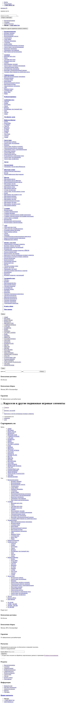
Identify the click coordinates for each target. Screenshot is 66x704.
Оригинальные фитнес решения (13, 148)
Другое (6, 112)
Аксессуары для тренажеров (12, 157)
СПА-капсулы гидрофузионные (13, 228)
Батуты (6, 264)
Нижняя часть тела (9, 61)
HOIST (6, 329)
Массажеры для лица (10, 202)
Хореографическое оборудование (14, 174)
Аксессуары (11, 576)
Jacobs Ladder (8, 44)
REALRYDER (8, 349)
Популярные (11, 599)
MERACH (7, 337)
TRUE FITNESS (9, 360)
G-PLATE (7, 326)
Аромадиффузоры (9, 152)
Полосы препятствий (10, 252)
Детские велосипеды (10, 295)
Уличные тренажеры (10, 300)
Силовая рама (8, 90)
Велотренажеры (8, 34)
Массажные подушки (10, 197)
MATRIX (6, 335)
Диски (6, 106)
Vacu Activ (7, 134)
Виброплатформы (13, 557)
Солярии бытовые (9, 213)
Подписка (3, 653)
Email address (4, 651)
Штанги (6, 107)
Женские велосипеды (10, 297)
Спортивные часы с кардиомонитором (15, 149)
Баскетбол (7, 292)
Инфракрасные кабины (11, 239)
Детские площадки (9, 286)
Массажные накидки (10, 188)
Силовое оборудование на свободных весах (17, 72)
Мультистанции (8, 78)
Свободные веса (9, 23)
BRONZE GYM (8, 323)
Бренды (6, 690)
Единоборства (8, 287)
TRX (5, 87)
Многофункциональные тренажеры (14, 76)
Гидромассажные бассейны (12, 230)
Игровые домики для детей (12, 245)
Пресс (6, 58)
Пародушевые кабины (10, 232)
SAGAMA (7, 351)
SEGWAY (7, 291)
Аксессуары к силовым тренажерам (14, 65)
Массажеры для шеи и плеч (12, 204)
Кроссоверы (7, 81)
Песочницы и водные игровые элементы (16, 256)
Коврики (6, 145)
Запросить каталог (9, 689)
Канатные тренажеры (10, 48)
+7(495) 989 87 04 (9, 700)
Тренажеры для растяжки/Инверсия (14, 166)
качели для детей (9, 267)
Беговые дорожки (9, 33)
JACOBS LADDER (9, 332)
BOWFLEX (7, 321)
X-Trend (6, 129)
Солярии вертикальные (11, 211)
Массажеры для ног (10, 183)
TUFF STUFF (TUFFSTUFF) (12, 362)
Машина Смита (8, 89)
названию (7, 418)
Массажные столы (9, 186)
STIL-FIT (7, 356)
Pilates (6, 93)
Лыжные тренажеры (10, 301)
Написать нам (8, 686)
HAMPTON (7, 328)
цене (5, 419)
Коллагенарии (8, 210)
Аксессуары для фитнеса (11, 159)
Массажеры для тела (10, 199)
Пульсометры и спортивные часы (14, 155)
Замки (6, 114)
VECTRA (7, 363)
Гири (5, 110)
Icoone (6, 193)
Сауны (6, 233)
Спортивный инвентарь (11, 303)
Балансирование (9, 259)
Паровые (6, 235)
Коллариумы (8, 219)
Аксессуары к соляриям (11, 218)
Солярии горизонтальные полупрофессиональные (19, 216)
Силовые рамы (8, 79)
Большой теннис (9, 289)
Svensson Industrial (9, 359)
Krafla (6, 334)
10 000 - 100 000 (12, 604)
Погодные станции (9, 151)
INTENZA (7, 331)
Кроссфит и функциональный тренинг (15, 70)
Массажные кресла (9, 179)
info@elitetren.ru (8, 702)
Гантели (6, 101)
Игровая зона (8, 249)
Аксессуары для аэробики (11, 143)
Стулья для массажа (10, 190)
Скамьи (6, 62)
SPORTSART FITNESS (11, 354)
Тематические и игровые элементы (14, 244)
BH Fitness (7, 318)
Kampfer (6, 131)
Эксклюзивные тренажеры (12, 86)
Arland (6, 317)
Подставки (7, 104)
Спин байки (7, 39)
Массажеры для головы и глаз (13, 194)
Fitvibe (6, 121)
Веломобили (8, 272)
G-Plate (6, 132)
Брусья (6, 173)
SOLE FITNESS (8, 353)
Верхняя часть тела (9, 56)
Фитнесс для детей (9, 410)
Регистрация (8, 3)
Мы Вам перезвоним (10, 687)
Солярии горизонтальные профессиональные (17, 214)
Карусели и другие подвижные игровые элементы (14, 28)
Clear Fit (6, 126)
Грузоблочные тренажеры (11, 69)
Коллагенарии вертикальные (12, 221)
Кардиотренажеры (9, 20)
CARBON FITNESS (10, 325)
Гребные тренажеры (10, 41)
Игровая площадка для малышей (13, 247)
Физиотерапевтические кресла (13, 182)
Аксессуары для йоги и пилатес (13, 146)
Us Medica (7, 124)
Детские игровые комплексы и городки (15, 270)
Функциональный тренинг (12, 82)
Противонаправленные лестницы (14, 45)
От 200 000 (11, 607)
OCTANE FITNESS (10, 339)
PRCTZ (6, 345)
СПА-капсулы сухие (10, 227)
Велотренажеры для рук (11, 36)
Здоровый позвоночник (11, 185)
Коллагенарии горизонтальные (13, 222)
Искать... (42, 371)
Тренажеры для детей (10, 269)
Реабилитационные (13, 540)
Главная (6, 407)
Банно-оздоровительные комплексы (14, 238)
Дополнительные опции (11, 67)
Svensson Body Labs (10, 357)
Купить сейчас (12, 598)
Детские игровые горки (11, 266)
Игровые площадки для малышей (14, 275)
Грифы (6, 103)
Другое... (6, 280)
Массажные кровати (10, 205)
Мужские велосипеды (10, 298)
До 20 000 (10, 602)
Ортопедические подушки (12, 200)
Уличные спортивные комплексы (14, 294)
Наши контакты (7, 695)
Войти (6, 2)
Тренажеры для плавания (11, 50)
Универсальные (12, 520)
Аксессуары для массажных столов (14, 191)
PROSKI (6, 348)
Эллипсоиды (8, 37)
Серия (3, 368)
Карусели (7, 273)
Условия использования (51, 655)
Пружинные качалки (10, 261)
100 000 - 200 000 (13, 605)
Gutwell (6, 135)
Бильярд (6, 281)
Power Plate (7, 123)
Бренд (3, 314)
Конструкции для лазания (11, 253)
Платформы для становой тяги (13, 109)
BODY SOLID (8, 320)
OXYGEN (7, 340)
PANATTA (7, 342)
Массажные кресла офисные (12, 180)
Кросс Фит (7, 92)
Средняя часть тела (9, 59)
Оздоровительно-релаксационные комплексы (17, 236)
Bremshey (7, 128)
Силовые (6, 22)
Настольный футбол (10, 283)
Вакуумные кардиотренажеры (13, 51)
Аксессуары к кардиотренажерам (14, 47)
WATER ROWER (9, 365)
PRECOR (7, 346)
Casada (6, 137)
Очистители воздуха (10, 154)
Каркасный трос (9, 263)
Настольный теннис (10, 284)
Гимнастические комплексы (12, 171)
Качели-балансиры (9, 258)
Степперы (7, 42)
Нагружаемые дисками (11, 64)
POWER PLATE (9, 343)
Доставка (7, 692)
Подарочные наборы (10, 141)
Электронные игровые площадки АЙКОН (16, 250)
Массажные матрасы (10, 196)
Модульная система (10, 84)
